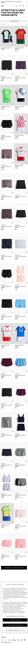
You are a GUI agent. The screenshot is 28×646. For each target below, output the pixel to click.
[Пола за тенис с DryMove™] (21, 183)
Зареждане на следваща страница (14, 567)
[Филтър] (26, 24)
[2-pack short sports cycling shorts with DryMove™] (21, 482)
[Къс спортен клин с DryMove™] (7, 422)
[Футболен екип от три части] (7, 36)
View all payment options (6, 642)
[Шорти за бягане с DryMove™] (7, 123)
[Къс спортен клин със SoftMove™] (7, 65)
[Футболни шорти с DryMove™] (21, 213)
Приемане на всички (15, 619)
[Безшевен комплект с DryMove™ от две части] (21, 273)
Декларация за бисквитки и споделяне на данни (15, 616)
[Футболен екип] (21, 36)
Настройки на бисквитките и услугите (15, 630)
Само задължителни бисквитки (15, 625)
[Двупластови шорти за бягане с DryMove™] (7, 273)
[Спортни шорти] (21, 392)
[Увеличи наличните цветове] (16, 80)
